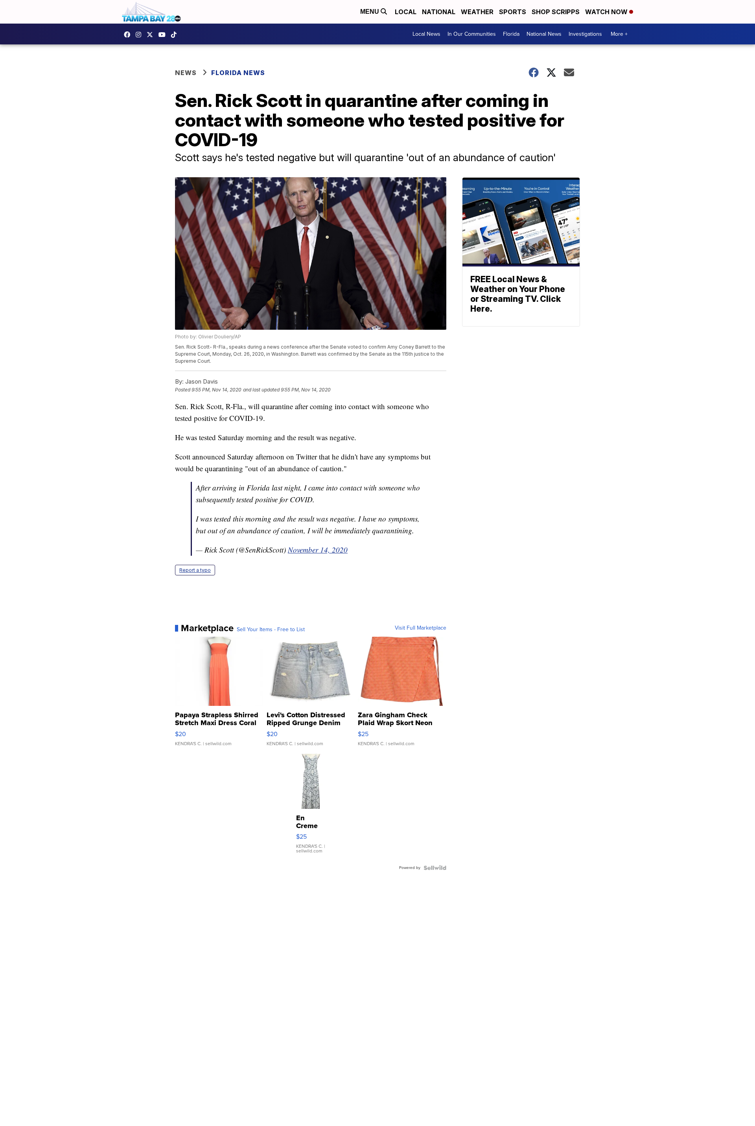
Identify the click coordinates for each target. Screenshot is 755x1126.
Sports (512, 12)
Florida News (238, 73)
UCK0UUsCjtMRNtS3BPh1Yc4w (163, 34)
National (438, 12)
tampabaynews (129, 34)
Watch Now (607, 12)
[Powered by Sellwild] (435, 868)
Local (405, 12)
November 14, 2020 (318, 550)
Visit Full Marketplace (420, 628)
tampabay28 (152, 34)
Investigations (585, 34)
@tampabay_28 (175, 34)
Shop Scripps (556, 12)
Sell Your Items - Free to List (271, 629)
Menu (370, 11)
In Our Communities (471, 34)
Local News (426, 34)
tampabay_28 (140, 34)
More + (619, 34)
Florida (511, 34)
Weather (477, 12)
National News (544, 34)
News (186, 73)
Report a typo (195, 570)
